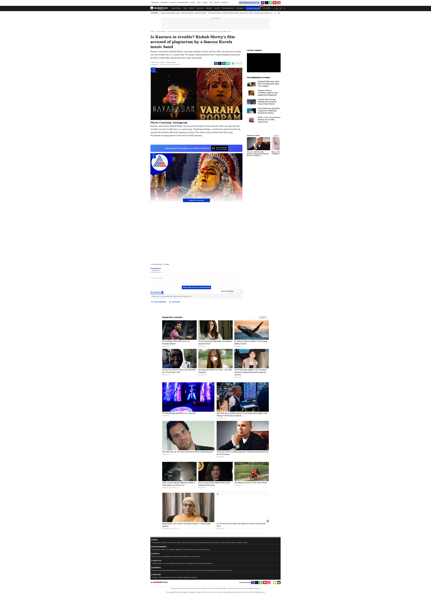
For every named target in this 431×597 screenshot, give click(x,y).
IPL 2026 (266, 8)
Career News (198, 563)
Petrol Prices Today (246, 13)
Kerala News (215, 542)
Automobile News (226, 570)
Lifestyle (239, 8)
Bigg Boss (179, 549)
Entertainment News (158, 549)
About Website (176, 588)
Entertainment (228, 8)
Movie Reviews (189, 549)
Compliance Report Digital (244, 588)
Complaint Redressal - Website (223, 588)
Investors (257, 588)
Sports (217, 8)
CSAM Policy (207, 588)
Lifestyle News (157, 563)
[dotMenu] (274, 8)
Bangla (204, 2)
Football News (176, 556)
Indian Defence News (228, 542)
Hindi (211, 2)
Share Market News (169, 570)
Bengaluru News (242, 542)
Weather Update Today (230, 13)
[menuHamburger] (280, 8)
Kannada (172, 2)
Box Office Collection (202, 549)
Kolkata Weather (200, 13)
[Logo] (159, 8)
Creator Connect (253, 8)
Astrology (189, 563)
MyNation (224, 2)
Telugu (192, 2)
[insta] (279, 2)
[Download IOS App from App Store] (279, 582)
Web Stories (208, 563)
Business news (157, 570)
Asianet (159, 582)
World (191, 8)
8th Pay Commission (199, 570)
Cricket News (166, 556)
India (185, 8)
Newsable (164, 2)
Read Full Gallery (196, 200)
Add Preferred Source (247, 3)
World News (194, 542)
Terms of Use (186, 588)
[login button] (277, 8)
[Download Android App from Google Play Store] (275, 582)
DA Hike (188, 570)
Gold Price (180, 570)
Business (199, 8)
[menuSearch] (284, 8)
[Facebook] (262, 2)
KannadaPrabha (182, 2)
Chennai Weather (187, 13)
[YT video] (275, 2)
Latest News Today (173, 542)
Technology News (213, 570)
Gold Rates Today (214, 13)
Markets (209, 8)
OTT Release (170, 549)
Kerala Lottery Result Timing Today (266, 13)
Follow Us (238, 63)
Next (279, 13)
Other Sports (196, 556)
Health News (180, 563)
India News (184, 542)
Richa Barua (171, 62)
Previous (275, 13)
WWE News (186, 556)
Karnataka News (204, 542)
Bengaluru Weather (190, 577)
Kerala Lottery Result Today (170, 13)
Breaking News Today (159, 542)
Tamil (199, 2)
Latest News (176, 8)
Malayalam (155, 2)
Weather (154, 577)
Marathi (217, 2)
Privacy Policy (197, 588)
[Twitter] (266, 2)
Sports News (156, 556)
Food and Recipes (169, 563)
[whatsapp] (271, 2)
